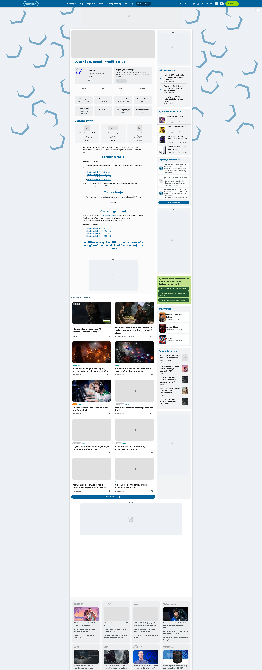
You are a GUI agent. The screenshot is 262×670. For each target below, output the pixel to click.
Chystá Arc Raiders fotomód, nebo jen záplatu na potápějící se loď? (90, 447)
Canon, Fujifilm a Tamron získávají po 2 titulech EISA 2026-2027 (175, 667)
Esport (79, 404)
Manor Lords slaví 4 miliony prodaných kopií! (134, 408)
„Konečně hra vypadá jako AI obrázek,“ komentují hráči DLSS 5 (88, 330)
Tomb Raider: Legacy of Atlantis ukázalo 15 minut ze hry (144, 630)
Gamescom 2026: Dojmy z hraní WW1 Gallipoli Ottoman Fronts (170, 390)
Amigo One (139, 133)
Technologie (75, 326)
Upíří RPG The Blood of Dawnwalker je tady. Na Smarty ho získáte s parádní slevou (133, 330)
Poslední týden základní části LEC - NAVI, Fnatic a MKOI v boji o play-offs (175, 625)
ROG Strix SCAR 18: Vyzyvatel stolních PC (84, 636)
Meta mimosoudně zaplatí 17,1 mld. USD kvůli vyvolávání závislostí (145, 667)
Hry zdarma (75, 482)
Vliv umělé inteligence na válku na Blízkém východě (115, 630)
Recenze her (76, 365)
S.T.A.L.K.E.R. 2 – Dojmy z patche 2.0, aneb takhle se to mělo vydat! (170, 358)
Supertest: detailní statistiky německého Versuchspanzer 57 (168, 379)
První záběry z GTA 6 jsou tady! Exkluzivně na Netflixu (130, 447)
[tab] (84, 88)
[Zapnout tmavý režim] (222, 3)
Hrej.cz (162, 373)
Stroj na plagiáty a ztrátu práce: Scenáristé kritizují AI (131, 486)
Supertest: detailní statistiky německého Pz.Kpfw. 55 (168, 401)
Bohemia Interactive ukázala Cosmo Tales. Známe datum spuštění (133, 369)
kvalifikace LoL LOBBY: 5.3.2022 (98, 172)
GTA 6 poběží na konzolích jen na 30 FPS (116, 624)
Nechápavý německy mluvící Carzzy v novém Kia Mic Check (175, 632)
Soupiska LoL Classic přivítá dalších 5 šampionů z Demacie (175, 639)
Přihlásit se (232, 3)
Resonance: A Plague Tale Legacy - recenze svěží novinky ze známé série (90, 369)
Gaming (117, 365)
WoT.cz (162, 384)
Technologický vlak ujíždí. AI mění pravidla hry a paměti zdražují (115, 636)
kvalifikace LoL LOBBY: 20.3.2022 (99, 177)
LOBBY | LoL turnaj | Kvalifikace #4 (100, 61)
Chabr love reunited (87, 133)
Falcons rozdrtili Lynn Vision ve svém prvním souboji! (90, 408)
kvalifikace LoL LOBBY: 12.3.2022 (99, 174)
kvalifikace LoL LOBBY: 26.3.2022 (99, 179)
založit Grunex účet (108, 216)
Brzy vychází (164, 309)
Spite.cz (162, 362)
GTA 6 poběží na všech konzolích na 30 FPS (145, 636)
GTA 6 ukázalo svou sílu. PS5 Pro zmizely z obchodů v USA (169, 368)
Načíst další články (113, 497)
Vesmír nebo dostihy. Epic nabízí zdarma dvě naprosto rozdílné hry (89, 486)
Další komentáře (174, 202)
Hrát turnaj (121, 81)
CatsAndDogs (113, 133)
